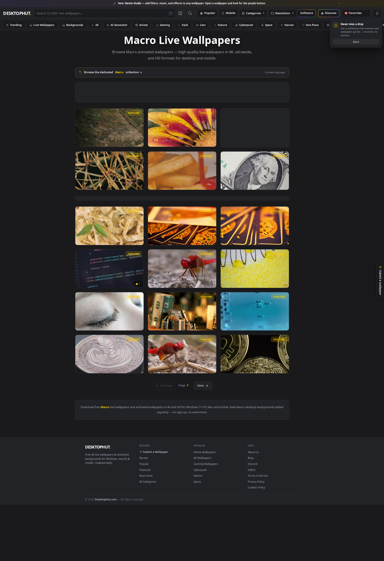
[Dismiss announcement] (339, 3)
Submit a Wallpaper (155, 452)
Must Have (146, 475)
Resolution (282, 13)
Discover (331, 13)
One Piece (312, 25)
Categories (253, 13)
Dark (185, 25)
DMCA (251, 470)
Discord (252, 464)
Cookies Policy (256, 487)
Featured (144, 470)
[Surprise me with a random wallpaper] (180, 13)
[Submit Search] (190, 13)
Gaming (165, 25)
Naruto (289, 25)
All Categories (147, 481)
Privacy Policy (256, 481)
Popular (209, 13)
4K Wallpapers (202, 458)
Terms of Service (258, 475)
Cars (203, 25)
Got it (356, 42)
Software (306, 13)
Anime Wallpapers (205, 452)
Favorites (357, 13)
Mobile (230, 13)
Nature (222, 25)
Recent (143, 458)
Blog (250, 458)
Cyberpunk (246, 25)
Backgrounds (74, 25)
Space (268, 25)
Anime (143, 25)
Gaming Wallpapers (206, 464)
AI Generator (119, 25)
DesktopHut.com (105, 499)
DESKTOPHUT (97, 447)
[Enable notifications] (377, 13)
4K (97, 25)
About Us (253, 452)
